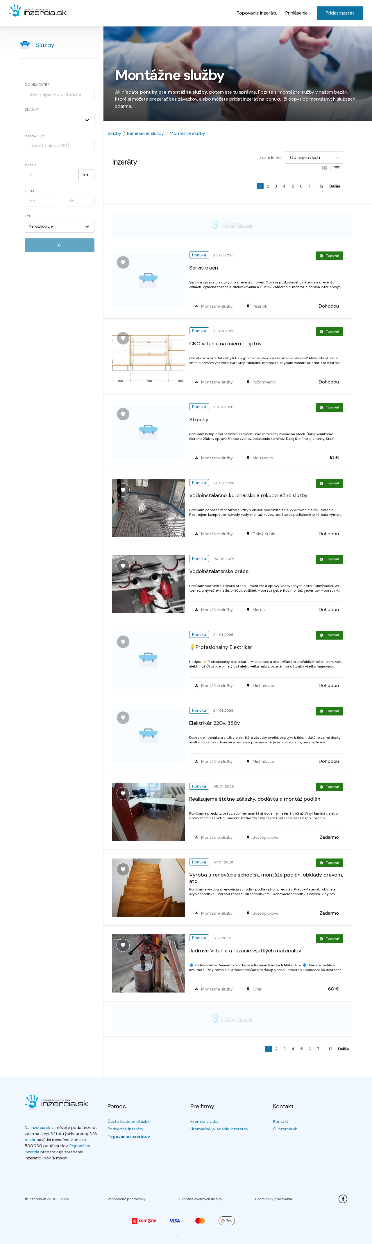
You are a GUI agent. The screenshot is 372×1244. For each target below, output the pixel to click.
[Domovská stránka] (38, 11)
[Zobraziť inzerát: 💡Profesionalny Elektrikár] (150, 660)
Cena (30, 191)
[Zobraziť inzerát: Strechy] (150, 432)
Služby (44, 45)
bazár (30, 1139)
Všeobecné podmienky (127, 1199)
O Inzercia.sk (285, 1128)
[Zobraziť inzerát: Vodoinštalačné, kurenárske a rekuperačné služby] (150, 508)
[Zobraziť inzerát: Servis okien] (150, 280)
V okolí (32, 165)
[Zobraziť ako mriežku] (324, 168)
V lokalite (35, 135)
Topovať (332, 255)
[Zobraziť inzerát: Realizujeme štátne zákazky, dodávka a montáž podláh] (150, 812)
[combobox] (59, 145)
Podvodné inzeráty (126, 1128)
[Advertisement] (232, 225)
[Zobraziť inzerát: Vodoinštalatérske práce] (150, 584)
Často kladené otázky (128, 1121)
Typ (28, 216)
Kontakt (280, 1121)
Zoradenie (270, 157)
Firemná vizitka (204, 1121)
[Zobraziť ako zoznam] (336, 168)
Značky (32, 109)
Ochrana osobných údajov (200, 1199)
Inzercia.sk (40, 1127)
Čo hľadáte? (37, 84)
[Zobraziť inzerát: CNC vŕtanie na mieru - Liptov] (150, 356)
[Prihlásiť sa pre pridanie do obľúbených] (123, 262)
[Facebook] (343, 1199)
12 (321, 186)
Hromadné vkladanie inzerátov (219, 1128)
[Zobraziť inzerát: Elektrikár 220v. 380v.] (150, 736)
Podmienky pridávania (273, 1199)
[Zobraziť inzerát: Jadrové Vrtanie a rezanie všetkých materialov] (150, 963)
